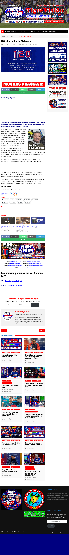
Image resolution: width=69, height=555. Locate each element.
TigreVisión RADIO (64, 532)
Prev (5, 330)
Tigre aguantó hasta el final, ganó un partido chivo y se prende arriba (10, 414)
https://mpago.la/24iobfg (14, 285)
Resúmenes (45, 31)
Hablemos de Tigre (34, 31)
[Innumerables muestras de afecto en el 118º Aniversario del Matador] (8, 220)
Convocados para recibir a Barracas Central (9, 356)
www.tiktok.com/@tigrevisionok (15, 265)
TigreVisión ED (54, 532)
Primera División (6, 352)
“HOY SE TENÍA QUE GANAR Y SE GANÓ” (10, 386)
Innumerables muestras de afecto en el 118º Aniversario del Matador (7, 226)
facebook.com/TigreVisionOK (33, 261)
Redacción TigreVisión (7, 44)
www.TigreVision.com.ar (15, 261)
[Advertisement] (25, 77)
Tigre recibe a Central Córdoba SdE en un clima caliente (11, 444)
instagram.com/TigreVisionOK (34, 263)
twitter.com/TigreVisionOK (14, 263)
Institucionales (26, 44)
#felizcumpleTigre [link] (5, 193)
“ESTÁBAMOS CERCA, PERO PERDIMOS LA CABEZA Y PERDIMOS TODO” (32, 473)
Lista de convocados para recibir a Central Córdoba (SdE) (34, 444)
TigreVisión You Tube (54, 31)
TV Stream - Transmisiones (31, 411)
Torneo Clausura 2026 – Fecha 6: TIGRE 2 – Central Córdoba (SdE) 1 (34, 385)
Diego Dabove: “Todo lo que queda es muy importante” (10, 470)
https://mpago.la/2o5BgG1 (13, 281)
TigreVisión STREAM (22, 31)
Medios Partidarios (6, 380)
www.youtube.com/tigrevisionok (36, 265)
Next (41, 330)
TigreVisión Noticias (9, 31)
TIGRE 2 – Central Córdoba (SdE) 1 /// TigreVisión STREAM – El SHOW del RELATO (34, 416)
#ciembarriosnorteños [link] (6, 195)
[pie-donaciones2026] (23, 84)
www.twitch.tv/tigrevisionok (24, 267)
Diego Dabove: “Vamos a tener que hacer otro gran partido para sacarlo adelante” (33, 356)
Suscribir (35, 304)
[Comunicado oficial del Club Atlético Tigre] (38, 220)
